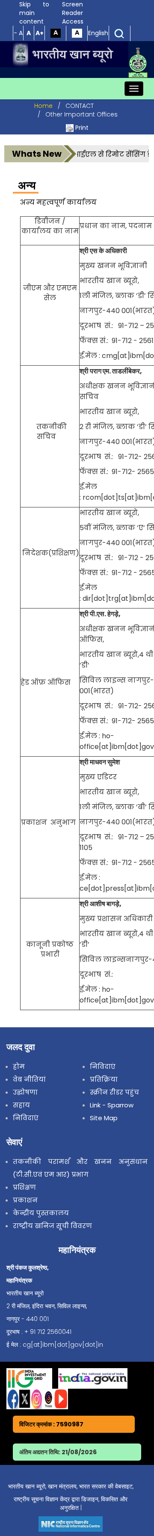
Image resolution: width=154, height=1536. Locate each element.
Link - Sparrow (111, 1105)
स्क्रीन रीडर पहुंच (114, 1092)
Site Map (104, 1117)
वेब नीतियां (29, 1079)
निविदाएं (25, 1117)
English (98, 33)
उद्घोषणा (25, 1092)
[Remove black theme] (77, 32)
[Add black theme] (55, 32)
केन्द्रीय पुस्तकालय (41, 1212)
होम (19, 1066)
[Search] (119, 33)
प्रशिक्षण (24, 1187)
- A (18, 33)
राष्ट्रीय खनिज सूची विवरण (52, 1225)
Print (82, 127)
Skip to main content (34, 13)
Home (43, 105)
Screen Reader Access (72, 13)
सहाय (21, 1105)
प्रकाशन (25, 1200)
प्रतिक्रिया (104, 1079)
